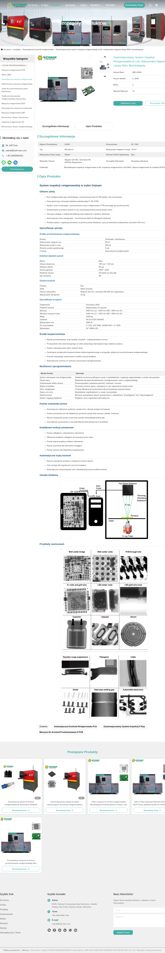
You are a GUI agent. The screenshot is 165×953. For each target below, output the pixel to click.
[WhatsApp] (3, 162)
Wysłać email (123, 932)
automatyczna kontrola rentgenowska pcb (75, 726)
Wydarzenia (96, 5)
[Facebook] (54, 931)
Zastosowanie (71, 5)
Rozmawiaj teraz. (134, 5)
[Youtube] (59, 931)
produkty (55, 5)
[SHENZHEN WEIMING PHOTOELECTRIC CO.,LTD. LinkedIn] (65, 931)
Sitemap (25, 950)
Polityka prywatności (11, 950)
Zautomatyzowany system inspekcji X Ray (124, 726)
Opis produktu (94, 126)
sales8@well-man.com (16, 150)
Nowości (4, 923)
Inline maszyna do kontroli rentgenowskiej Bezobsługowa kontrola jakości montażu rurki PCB (108, 803)
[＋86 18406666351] (75, 931)
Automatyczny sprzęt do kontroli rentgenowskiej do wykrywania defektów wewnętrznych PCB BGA (21, 803)
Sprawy (3, 928)
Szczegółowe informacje (55, 126)
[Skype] (15, 162)
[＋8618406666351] (70, 931)
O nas (44, 5)
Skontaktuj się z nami (112, 5)
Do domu (33, 5)
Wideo (84, 5)
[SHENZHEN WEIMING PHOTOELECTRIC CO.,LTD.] (16, 5)
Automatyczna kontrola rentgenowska (38, 49)
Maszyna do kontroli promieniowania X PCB (61, 732)
